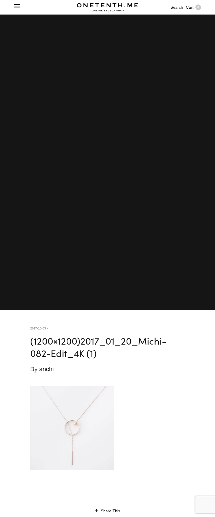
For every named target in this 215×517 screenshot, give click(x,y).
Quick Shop (207, 258)
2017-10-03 (38, 328)
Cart (192, 7)
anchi (46, 369)
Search (176, 7)
